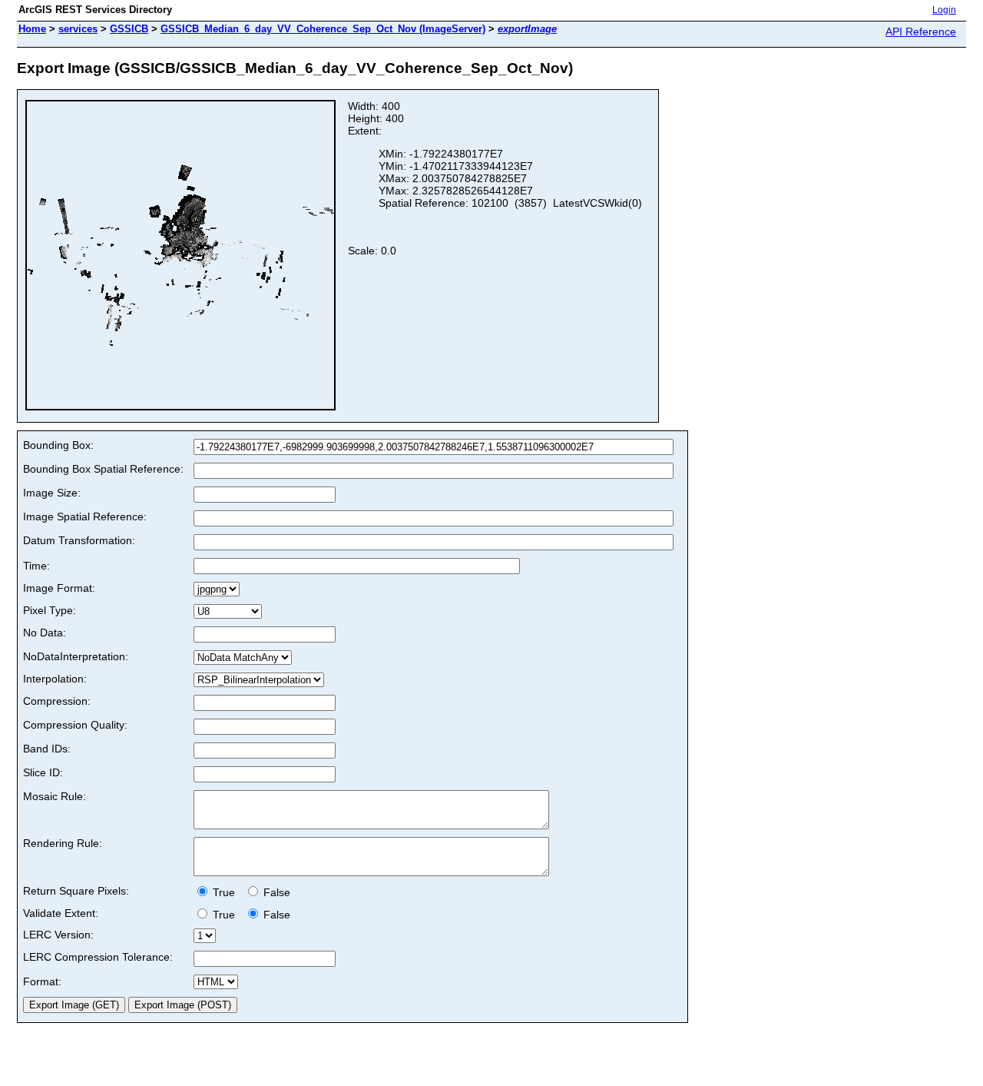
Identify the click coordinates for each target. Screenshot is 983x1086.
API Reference (920, 31)
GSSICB (129, 29)
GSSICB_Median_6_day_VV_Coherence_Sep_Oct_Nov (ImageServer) (323, 29)
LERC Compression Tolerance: (98, 957)
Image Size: (52, 493)
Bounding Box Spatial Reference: (103, 469)
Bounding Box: (58, 445)
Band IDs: (47, 748)
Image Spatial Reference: (85, 516)
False (275, 892)
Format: (42, 981)
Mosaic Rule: (54, 796)
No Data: (44, 632)
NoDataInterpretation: (75, 656)
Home (32, 29)
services (78, 29)
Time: (36, 566)
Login (944, 10)
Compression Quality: (75, 725)
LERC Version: (58, 934)
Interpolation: (55, 679)
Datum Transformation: (79, 540)
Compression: (57, 701)
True (225, 892)
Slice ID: (43, 772)
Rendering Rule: (62, 843)
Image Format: (59, 588)
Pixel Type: (49, 610)
